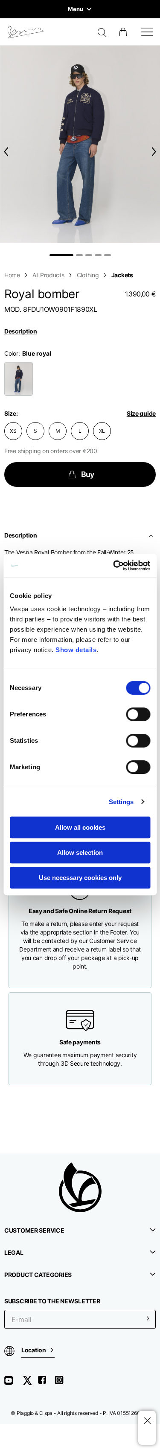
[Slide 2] (79, 255)
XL (102, 431)
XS (13, 431)
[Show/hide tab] (152, 535)
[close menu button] (147, 1421)
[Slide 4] (98, 255)
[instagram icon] (62, 1383)
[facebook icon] (46, 1383)
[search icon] (102, 33)
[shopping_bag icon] (124, 32)
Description (20, 331)
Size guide (141, 413)
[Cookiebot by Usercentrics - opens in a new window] (114, 565)
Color (11, 353)
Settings (121, 801)
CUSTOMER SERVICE (34, 1230)
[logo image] (25, 32)
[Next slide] (155, 151)
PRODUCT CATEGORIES (38, 1274)
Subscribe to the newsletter (52, 1301)
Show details (75, 649)
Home (12, 275)
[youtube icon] (13, 1383)
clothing (88, 275)
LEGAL (13, 1252)
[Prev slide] (4, 151)
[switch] (138, 714)
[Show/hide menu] (147, 32)
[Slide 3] (88, 255)
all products (48, 275)
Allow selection (80, 852)
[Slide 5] (107, 255)
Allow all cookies (80, 827)
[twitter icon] (29, 1383)
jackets (122, 275)
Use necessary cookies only (80, 877)
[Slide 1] (61, 255)
